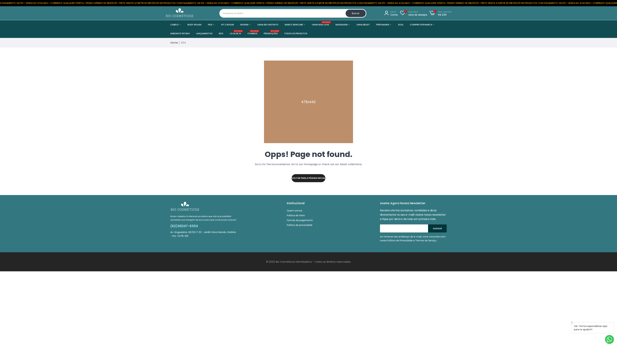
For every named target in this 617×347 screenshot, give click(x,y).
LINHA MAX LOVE (320, 23)
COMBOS (252, 32)
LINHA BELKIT (363, 24)
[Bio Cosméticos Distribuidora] (179, 13)
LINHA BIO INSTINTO (267, 24)
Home (174, 42)
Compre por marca (421, 24)
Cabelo (174, 24)
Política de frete (296, 215)
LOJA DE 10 (235, 32)
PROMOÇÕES (271, 32)
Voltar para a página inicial (308, 178)
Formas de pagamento (300, 220)
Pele (210, 24)
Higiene (244, 24)
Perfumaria (383, 24)
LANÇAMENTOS (204, 33)
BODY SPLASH (194, 24)
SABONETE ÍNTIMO (180, 33)
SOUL (400, 24)
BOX (221, 33)
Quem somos (294, 210)
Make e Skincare (294, 24)
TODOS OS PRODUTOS (295, 33)
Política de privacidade (299, 225)
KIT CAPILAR (227, 24)
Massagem (341, 24)
